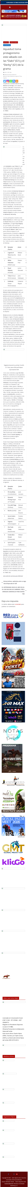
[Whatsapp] (10, 81)
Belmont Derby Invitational (10, 74)
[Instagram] (7, 81)
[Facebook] (13, 81)
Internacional (7, 45)
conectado (18, 604)
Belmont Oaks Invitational (8, 76)
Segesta (5, 78)
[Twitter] (4, 81)
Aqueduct (6, 42)
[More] (16, 81)
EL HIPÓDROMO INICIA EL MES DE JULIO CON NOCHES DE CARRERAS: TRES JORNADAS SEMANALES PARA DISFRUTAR (13, 590)
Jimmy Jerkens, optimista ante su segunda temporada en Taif (15, 582)
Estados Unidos (13, 42)
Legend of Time (18, 76)
